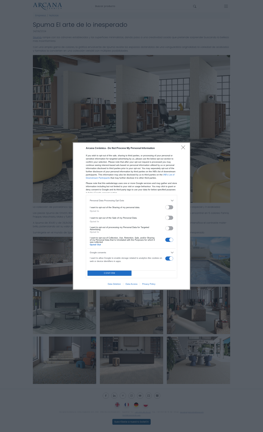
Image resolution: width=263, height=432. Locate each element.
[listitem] (131, 200)
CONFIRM (109, 273)
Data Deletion (114, 284)
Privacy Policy (148, 284)
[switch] (169, 207)
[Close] (184, 148)
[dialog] (131, 216)
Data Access (131, 284)
